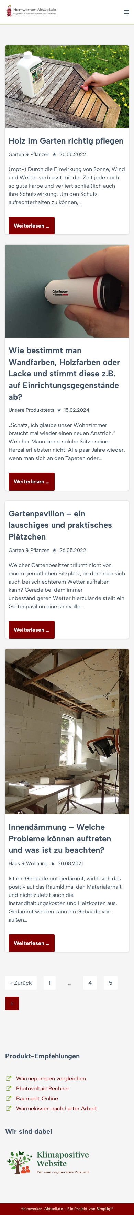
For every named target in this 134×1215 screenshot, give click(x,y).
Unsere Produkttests (31, 410)
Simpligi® (105, 1208)
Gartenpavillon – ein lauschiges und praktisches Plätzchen (60, 525)
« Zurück (21, 983)
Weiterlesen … (29, 228)
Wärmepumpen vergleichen (51, 1078)
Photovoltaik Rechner (42, 1088)
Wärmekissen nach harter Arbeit (56, 1108)
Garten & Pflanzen (29, 154)
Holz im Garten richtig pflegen (66, 141)
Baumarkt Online (37, 1098)
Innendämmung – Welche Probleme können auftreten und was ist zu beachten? (60, 838)
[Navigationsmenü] (126, 12)
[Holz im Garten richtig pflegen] (67, 86)
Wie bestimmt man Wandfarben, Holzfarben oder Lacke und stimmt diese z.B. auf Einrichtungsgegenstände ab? (64, 373)
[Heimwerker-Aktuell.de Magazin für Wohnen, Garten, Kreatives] (31, 12)
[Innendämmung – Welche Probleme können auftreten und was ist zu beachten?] (67, 731)
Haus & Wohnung (28, 863)
